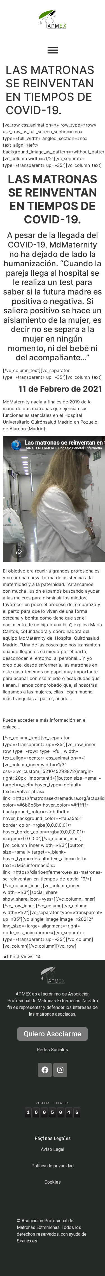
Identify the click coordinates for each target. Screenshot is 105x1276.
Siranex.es (27, 1241)
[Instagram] (60, 1070)
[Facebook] (45, 1070)
